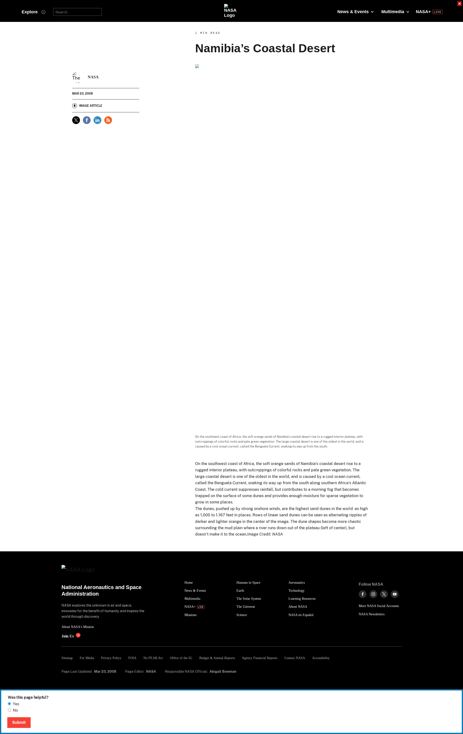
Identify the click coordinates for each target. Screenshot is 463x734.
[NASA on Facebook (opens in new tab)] (363, 594)
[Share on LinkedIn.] (97, 120)
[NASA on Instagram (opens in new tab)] (373, 594)
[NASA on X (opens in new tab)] (384, 594)
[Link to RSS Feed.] (108, 120)
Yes (16, 704)
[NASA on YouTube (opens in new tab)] (395, 594)
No (15, 710)
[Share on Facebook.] (87, 120)
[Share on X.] (76, 120)
